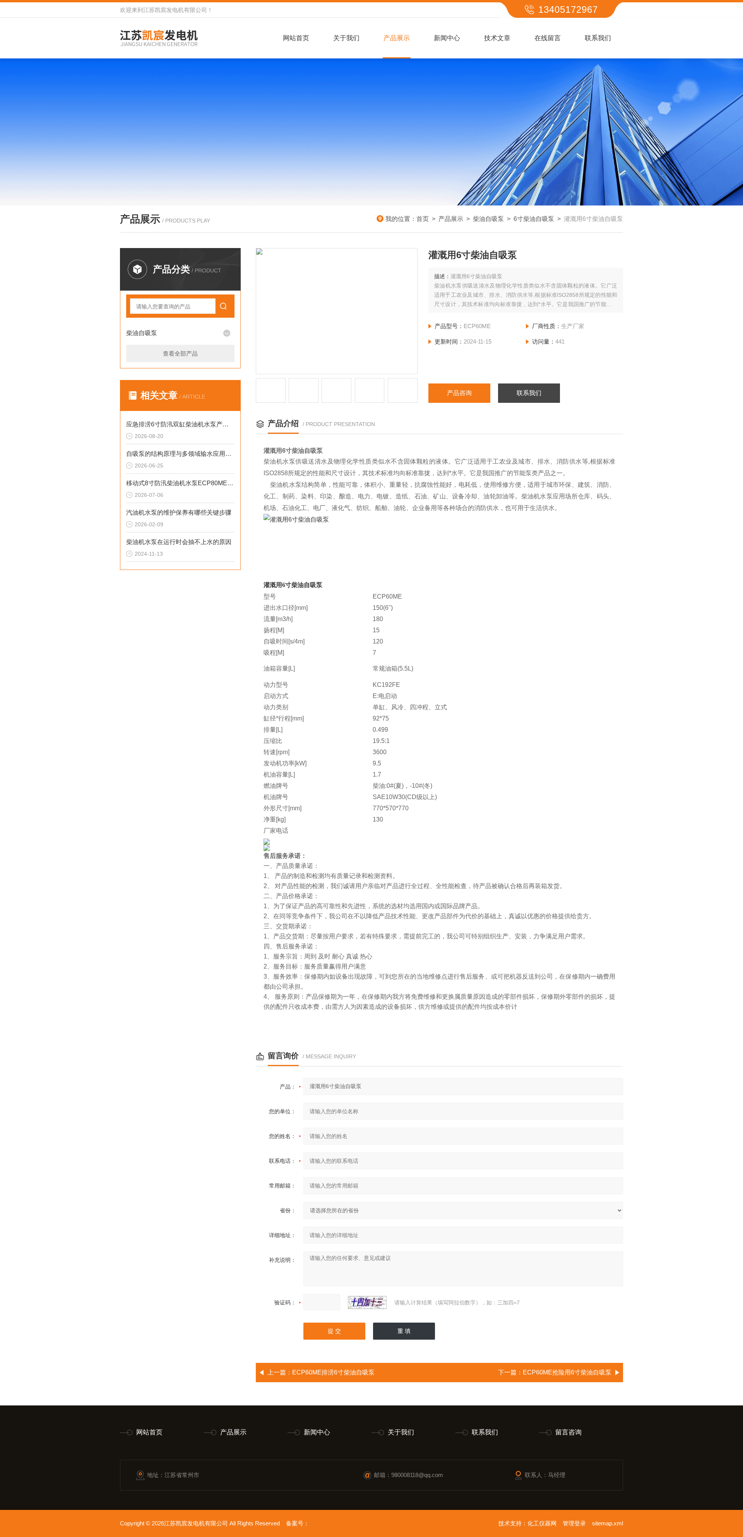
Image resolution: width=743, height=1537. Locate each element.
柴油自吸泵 (488, 219)
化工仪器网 (541, 1523)
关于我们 (346, 38)
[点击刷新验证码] (367, 1302)
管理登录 (574, 1523)
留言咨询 (568, 1432)
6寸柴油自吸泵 (534, 219)
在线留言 (547, 38)
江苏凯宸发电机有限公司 (175, 10)
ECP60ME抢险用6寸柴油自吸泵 (567, 1372)
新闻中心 (447, 38)
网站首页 (296, 38)
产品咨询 (459, 393)
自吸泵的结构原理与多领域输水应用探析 (180, 453)
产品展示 (396, 38)
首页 (422, 219)
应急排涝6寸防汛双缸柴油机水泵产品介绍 (180, 424)
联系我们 (598, 38)
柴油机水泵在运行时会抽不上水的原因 (178, 542)
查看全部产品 (180, 353)
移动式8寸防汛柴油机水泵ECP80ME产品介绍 (180, 483)
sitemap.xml (607, 1523)
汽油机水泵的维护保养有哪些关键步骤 (178, 512)
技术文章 (497, 38)
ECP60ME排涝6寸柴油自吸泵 (333, 1372)
